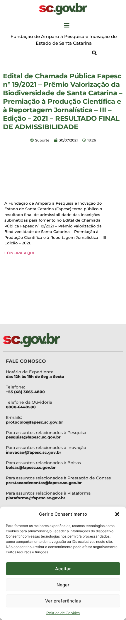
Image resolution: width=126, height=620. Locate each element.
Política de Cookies (63, 613)
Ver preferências (63, 601)
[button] (117, 514)
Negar (63, 585)
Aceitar (63, 568)
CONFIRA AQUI (19, 253)
